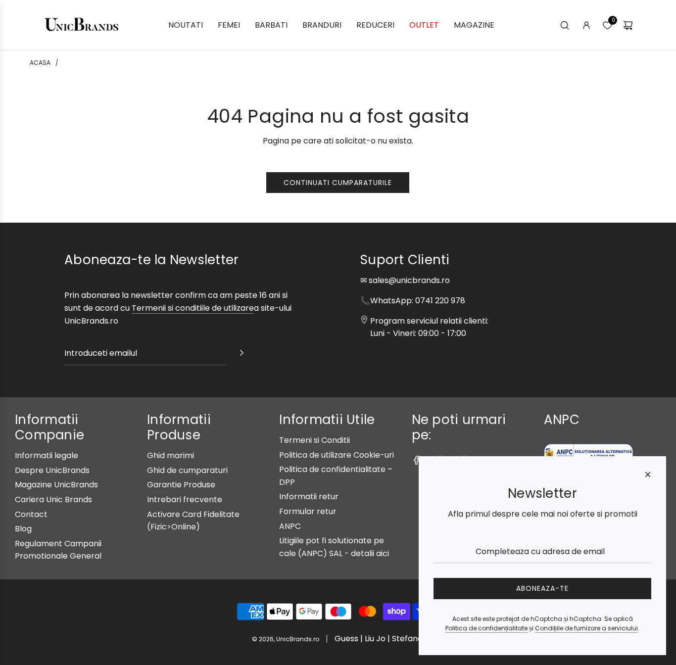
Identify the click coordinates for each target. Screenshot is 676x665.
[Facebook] (417, 460)
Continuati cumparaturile (338, 183)
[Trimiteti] (241, 355)
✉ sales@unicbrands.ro (405, 280)
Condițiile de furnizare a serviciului (586, 628)
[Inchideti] (648, 474)
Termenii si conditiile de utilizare (193, 308)
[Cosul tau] (628, 25)
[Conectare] (586, 25)
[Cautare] (565, 25)
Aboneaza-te (542, 588)
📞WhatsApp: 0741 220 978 (412, 300)
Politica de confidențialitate (486, 628)
